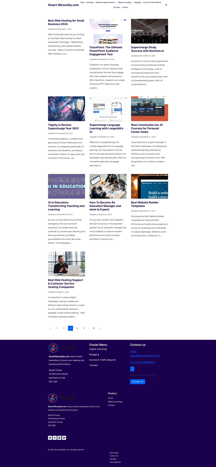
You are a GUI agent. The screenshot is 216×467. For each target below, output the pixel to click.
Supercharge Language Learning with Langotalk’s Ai (106, 128)
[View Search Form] (166, 5)
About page (114, 453)
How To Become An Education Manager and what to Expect (105, 206)
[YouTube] (64, 438)
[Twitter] (55, 438)
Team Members (115, 462)
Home (82, 2)
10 (94, 328)
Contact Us (114, 456)
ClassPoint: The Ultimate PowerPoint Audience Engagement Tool (106, 51)
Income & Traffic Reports (152, 2)
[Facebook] (50, 438)
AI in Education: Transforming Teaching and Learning (66, 206)
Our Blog (113, 459)
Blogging (138, 2)
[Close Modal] (132, 369)
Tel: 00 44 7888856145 (142, 362)
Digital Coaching (115, 401)
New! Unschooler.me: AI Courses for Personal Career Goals (147, 128)
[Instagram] (59, 438)
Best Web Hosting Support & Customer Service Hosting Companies (65, 283)
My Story (117, 7)
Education (90, 2)
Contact (125, 7)
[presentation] (108, 31)
